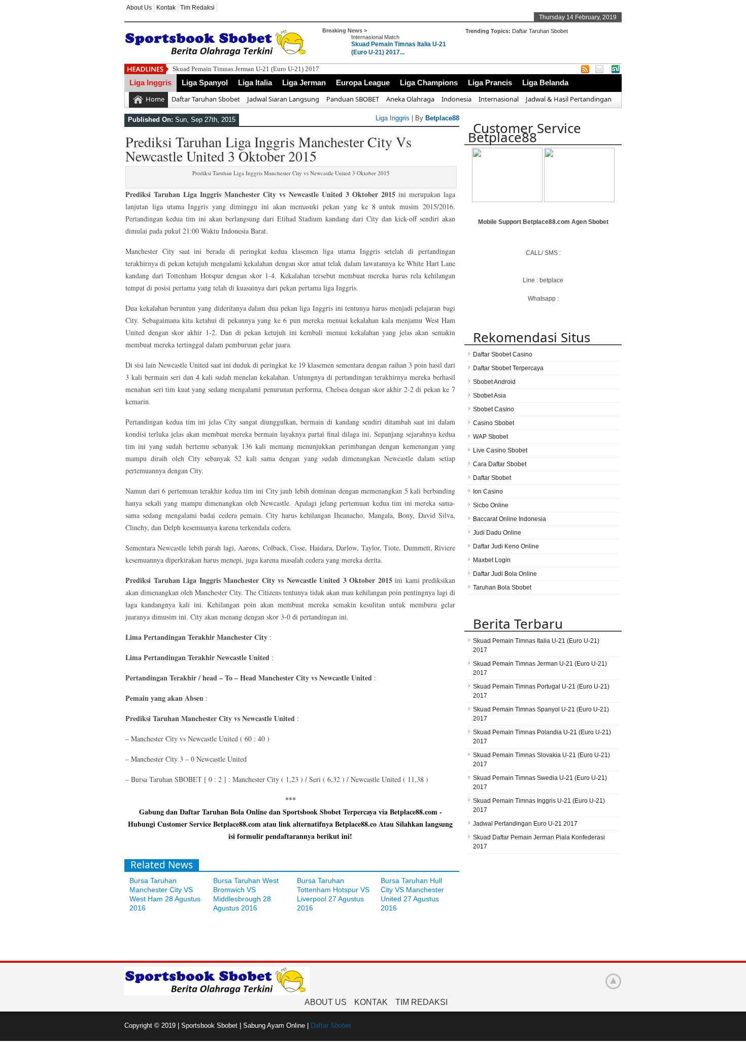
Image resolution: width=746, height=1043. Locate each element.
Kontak (166, 7)
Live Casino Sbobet (500, 450)
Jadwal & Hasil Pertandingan (569, 99)
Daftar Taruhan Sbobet (540, 31)
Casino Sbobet (493, 423)
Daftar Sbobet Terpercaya (508, 368)
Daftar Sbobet (492, 477)
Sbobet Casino (493, 409)
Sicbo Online (490, 505)
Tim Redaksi (197, 7)
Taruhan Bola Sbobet (502, 587)
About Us (139, 7)
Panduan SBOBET (352, 99)
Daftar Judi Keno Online (506, 546)
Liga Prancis (490, 82)
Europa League (363, 82)
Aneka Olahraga (410, 99)
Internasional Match (375, 37)
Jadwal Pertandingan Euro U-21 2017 (525, 823)
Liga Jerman (304, 82)
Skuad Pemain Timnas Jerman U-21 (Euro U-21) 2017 (246, 69)
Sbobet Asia (489, 395)
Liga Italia (255, 82)
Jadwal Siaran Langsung (283, 99)
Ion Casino (488, 491)
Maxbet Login (492, 560)
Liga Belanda (545, 82)
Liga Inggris (150, 82)
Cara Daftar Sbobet (499, 464)
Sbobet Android (494, 381)
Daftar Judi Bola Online (505, 573)
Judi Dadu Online (497, 532)
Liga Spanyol (205, 82)
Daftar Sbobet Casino (502, 354)
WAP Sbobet (490, 436)
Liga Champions (429, 82)
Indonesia (456, 99)
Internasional (499, 99)
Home (155, 99)
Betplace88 (442, 118)
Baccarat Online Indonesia (509, 519)
